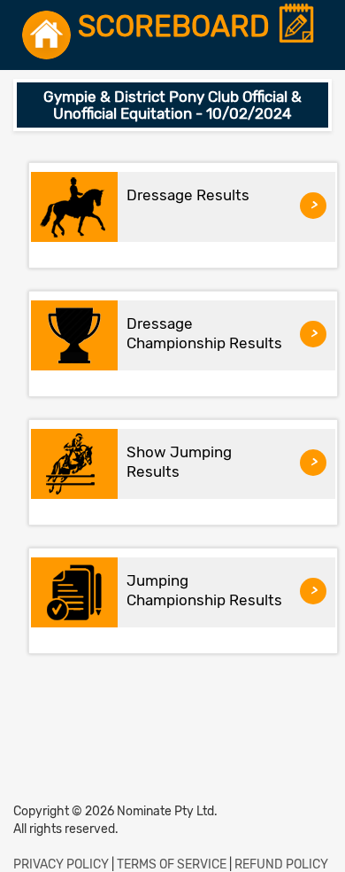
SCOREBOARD (177, 27)
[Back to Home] (46, 35)
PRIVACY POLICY (61, 864)
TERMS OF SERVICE (171, 864)
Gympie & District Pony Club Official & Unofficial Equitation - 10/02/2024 (172, 105)
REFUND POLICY (281, 864)
